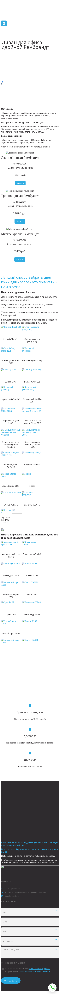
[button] (20, 183)
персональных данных (39, 968)
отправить (10, 980)
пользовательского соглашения (34, 971)
